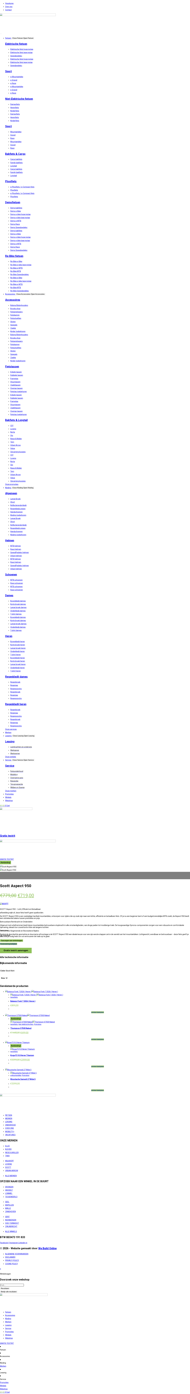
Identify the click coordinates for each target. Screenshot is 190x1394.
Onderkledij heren (17, 651)
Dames (9, 595)
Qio (11, 435)
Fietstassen (12, 366)
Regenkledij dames (16, 676)
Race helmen (15, 549)
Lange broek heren (18, 648)
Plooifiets (11, 181)
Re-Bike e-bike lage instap (20, 265)
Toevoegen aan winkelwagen (11, 941)
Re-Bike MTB (15, 271)
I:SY (11, 426)
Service (9, 765)
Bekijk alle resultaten (9, 1292)
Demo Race (15, 224)
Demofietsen (12, 202)
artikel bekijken (97, 1012)
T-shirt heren (15, 655)
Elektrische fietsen (16, 43)
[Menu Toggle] (1, 33)
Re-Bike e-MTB (16, 268)
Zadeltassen (15, 385)
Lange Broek (15, 499)
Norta (12, 432)
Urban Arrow (15, 445)
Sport (8, 71)
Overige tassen (16, 388)
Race (12, 138)
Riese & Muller (16, 439)
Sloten (13, 322)
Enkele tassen (16, 372)
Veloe (12, 448)
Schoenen (11, 574)
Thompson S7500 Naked (20, 1028)
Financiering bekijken (8, 944)
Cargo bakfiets (16, 159)
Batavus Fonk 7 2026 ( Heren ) (22, 1001)
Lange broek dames (18, 607)
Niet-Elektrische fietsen (19, 98)
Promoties (37, 1024)
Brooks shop (15, 309)
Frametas (14, 379)
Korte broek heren (17, 645)
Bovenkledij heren (17, 641)
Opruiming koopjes (18, 452)
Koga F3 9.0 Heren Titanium (22, 1055)
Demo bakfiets (16, 208)
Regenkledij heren (15, 704)
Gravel (13, 135)
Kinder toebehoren (17, 331)
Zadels (13, 328)
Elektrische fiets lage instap (21, 52)
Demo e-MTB (15, 221)
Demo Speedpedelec (18, 227)
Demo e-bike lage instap (20, 218)
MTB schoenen (16, 580)
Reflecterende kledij (18, 505)
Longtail (13, 166)
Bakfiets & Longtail (16, 420)
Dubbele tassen (16, 375)
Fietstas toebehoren (18, 391)
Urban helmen (16, 556)
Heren (8, 636)
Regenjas (14, 685)
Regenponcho (16, 689)
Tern (12, 442)
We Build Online (47, 1248)
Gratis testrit (7, 835)
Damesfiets (15, 104)
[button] (95, 930)
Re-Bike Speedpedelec (19, 274)
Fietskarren (15, 315)
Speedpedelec (16, 56)
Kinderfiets (14, 111)
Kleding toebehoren (18, 515)
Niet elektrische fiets (25, 1024)
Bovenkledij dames (18, 601)
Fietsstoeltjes (15, 318)
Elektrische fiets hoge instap (21, 49)
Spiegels (13, 325)
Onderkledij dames (18, 611)
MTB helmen (15, 546)
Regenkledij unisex (17, 509)
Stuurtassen (15, 382)
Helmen (9, 540)
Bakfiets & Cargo (15, 153)
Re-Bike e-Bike (16, 261)
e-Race (13, 83)
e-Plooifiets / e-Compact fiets (22, 187)
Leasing (9, 741)
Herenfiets (14, 108)
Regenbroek (15, 682)
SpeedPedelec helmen (19, 552)
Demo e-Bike (15, 211)
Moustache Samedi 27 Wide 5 (23, 1079)
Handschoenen (16, 512)
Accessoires (12, 299)
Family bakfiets (16, 163)
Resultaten (5, 1288)
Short (12, 502)
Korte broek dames (18, 604)
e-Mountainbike (16, 77)
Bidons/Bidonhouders (19, 305)
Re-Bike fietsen (14, 256)
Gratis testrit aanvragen (16, 950)
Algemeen (11, 493)
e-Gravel (13, 80)
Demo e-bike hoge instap (20, 214)
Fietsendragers (16, 312)
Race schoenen (16, 583)
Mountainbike (15, 132)
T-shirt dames (16, 614)
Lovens (13, 429)
